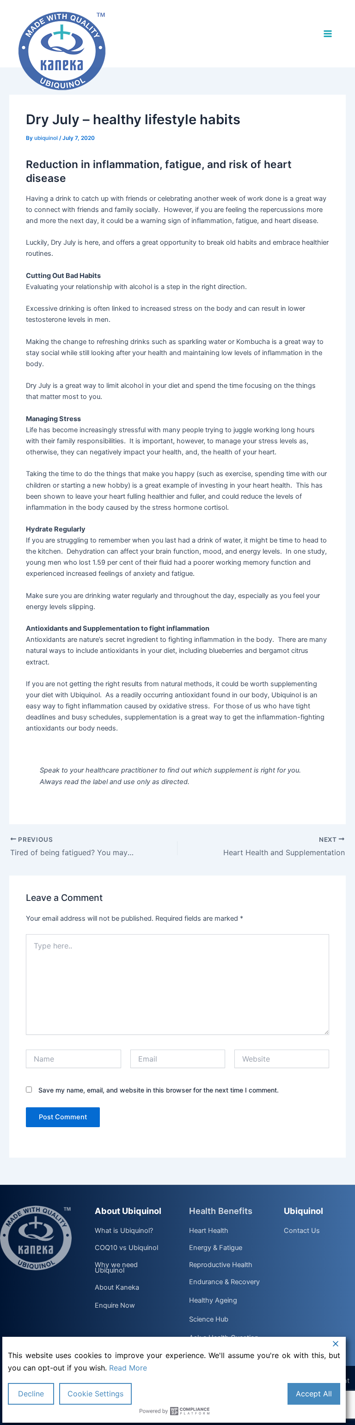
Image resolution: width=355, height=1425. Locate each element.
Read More (128, 1367)
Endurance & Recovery (224, 1282)
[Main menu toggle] (327, 33)
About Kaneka (117, 1288)
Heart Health (208, 1231)
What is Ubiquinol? (124, 1231)
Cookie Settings (95, 1393)
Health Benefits (220, 1211)
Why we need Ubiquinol (116, 1267)
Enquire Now (115, 1305)
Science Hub (208, 1319)
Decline (31, 1393)
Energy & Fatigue (215, 1248)
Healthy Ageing (213, 1300)
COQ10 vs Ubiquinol (126, 1248)
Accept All (314, 1393)
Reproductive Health (220, 1265)
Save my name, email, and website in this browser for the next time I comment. (158, 1090)
